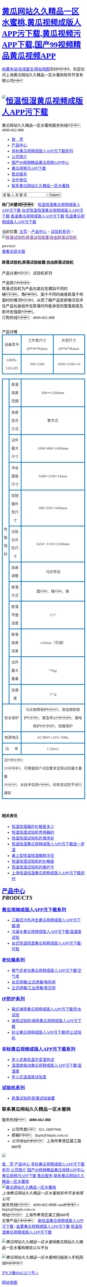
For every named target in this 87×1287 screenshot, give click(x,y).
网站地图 (42, 69)
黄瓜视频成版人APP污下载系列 (34, 909)
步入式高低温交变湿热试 (33, 1060)
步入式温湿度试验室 (29, 1077)
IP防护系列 (13, 998)
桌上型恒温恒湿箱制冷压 (33, 856)
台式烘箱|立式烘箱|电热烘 (34, 982)
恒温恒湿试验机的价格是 (33, 861)
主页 (23, 232)
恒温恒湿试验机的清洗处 (33, 838)
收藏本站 (9, 69)
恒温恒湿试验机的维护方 (33, 867)
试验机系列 (60, 232)
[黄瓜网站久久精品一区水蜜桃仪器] (29, 1187)
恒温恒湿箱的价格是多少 (33, 827)
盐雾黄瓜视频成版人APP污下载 (43, 1226)
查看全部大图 (13, 251)
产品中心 (39, 232)
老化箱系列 (13, 959)
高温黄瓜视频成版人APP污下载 (37, 216)
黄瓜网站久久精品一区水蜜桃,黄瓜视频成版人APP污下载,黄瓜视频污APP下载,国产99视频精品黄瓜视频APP (41, 33)
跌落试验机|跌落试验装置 (33, 1098)
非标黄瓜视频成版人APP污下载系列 (38, 1049)
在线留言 (26, 69)
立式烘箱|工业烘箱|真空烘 (34, 988)
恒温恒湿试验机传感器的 (33, 832)
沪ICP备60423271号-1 (20, 1273)
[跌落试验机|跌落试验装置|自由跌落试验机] (39, 237)
